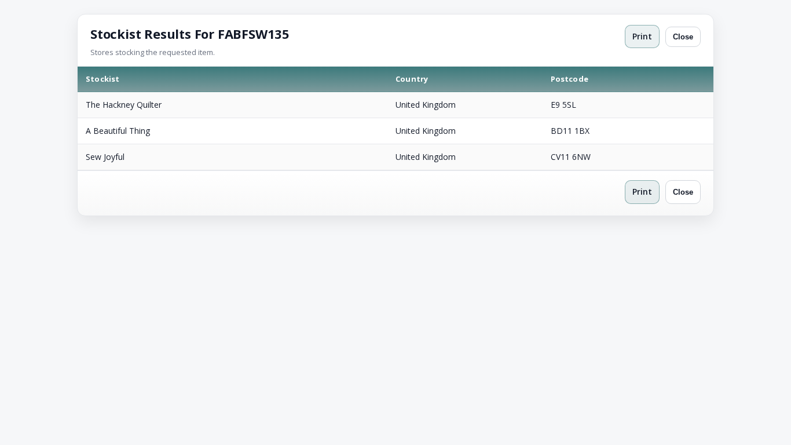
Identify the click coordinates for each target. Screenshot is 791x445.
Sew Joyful (105, 156)
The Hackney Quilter (124, 104)
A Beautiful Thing (118, 130)
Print (642, 36)
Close (683, 36)
